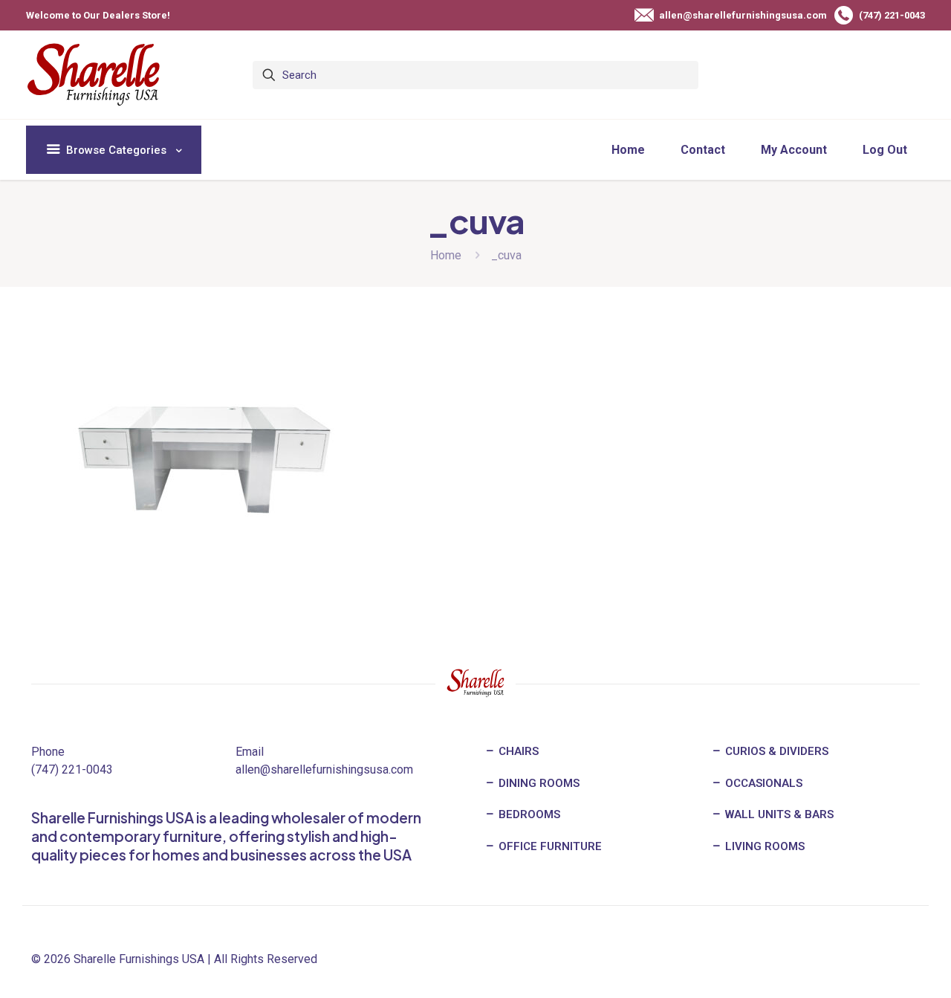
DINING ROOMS (538, 783)
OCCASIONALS (762, 783)
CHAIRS (517, 751)
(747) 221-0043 (72, 769)
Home (445, 255)
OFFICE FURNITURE (549, 846)
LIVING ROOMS (763, 846)
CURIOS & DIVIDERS (775, 751)
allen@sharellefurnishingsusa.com (324, 769)
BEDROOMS (528, 814)
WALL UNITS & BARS (778, 814)
